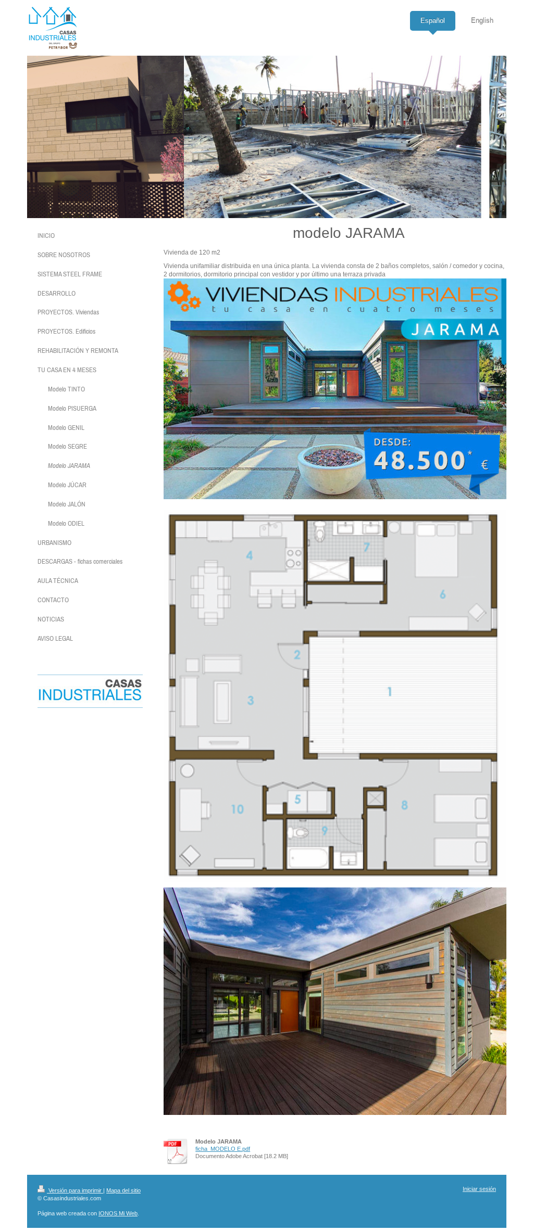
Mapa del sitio (123, 1190)
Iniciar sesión (479, 1189)
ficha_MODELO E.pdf (222, 1149)
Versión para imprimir (75, 1190)
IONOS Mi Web (118, 1213)
